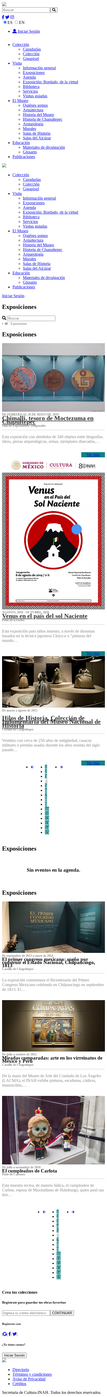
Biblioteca (31, 86)
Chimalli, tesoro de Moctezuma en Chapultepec (47, 420)
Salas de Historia (36, 133)
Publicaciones (23, 156)
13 (47, 823)
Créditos (19, 1383)
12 (47, 818)
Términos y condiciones (32, 1374)
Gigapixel (31, 58)
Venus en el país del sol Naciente (45, 616)
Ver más (93, 454)
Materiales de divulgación (44, 147)
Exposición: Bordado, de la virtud (50, 82)
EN (22, 22)
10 (47, 809)
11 (47, 813)
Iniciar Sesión (28, 31)
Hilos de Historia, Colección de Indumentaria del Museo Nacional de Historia (51, 722)
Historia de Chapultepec (42, 119)
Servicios (30, 91)
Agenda (29, 77)
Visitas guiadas (35, 96)
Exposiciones (34, 72)
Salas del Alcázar (37, 138)
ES (10, 22)
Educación (21, 142)
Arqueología (33, 124)
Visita (17, 63)
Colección (20, 44)
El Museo (20, 100)
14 (47, 827)
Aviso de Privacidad (28, 1379)
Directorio (20, 1369)
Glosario (30, 152)
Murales (29, 128)
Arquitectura (33, 110)
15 (47, 832)
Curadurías (32, 49)
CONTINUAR (62, 1313)
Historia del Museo (38, 114)
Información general (39, 68)
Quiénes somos (35, 105)
